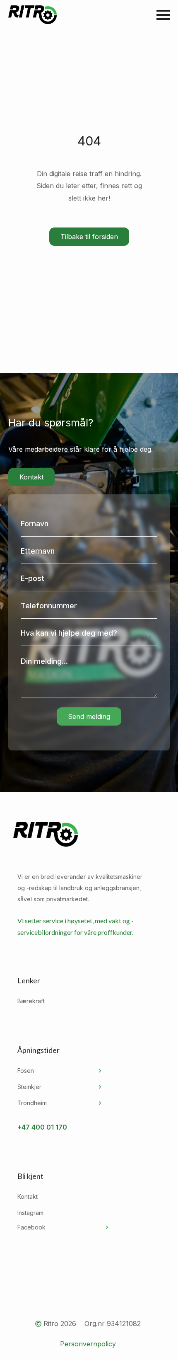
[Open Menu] (163, 15)
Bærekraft (31, 1000)
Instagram (30, 1212)
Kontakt (27, 1196)
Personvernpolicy (88, 1344)
